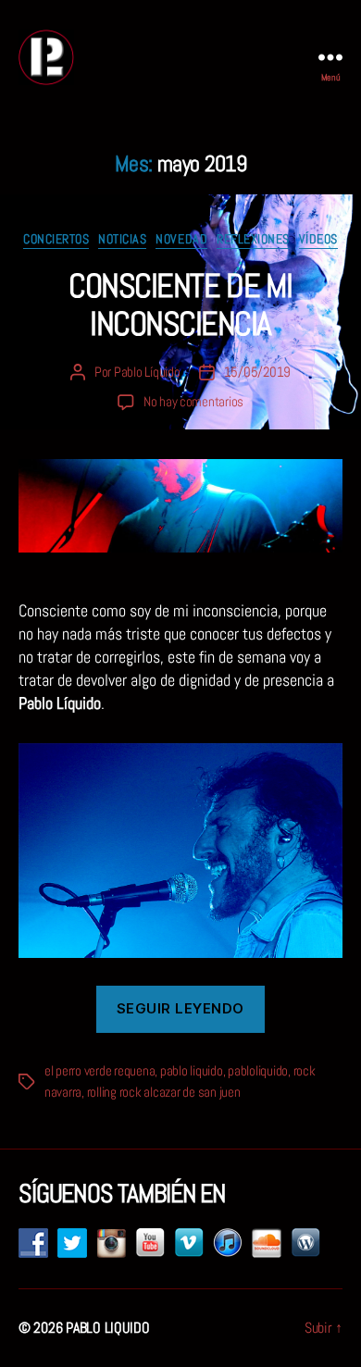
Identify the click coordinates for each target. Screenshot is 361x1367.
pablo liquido (191, 1070)
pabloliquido (258, 1070)
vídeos (318, 239)
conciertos (56, 239)
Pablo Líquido (147, 371)
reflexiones (253, 239)
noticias (122, 239)
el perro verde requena (99, 1070)
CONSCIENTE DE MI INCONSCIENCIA (180, 305)
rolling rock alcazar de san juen (164, 1091)
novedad (181, 239)
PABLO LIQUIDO (108, 1327)
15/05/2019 (257, 371)
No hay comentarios (193, 401)
